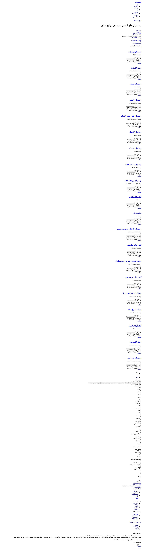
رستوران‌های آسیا (137, 33)
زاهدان (138, 391)
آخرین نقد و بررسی (137, 382)
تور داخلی (136, 8)
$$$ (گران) (137, 426)
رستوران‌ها (138, 31)
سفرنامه (136, 15)
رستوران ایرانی (136, 438)
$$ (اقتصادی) (137, 424)
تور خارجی (135, 6)
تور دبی (136, 506)
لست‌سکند (138, 2)
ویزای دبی (136, 514)
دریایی (138, 443)
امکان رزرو (137, 431)
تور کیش (136, 509)
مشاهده (139, 63)
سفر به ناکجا (135, 13)
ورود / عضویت (137, 20)
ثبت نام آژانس (135, 494)
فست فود (137, 440)
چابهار (138, 388)
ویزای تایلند (135, 517)
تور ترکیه (136, 507)
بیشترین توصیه (104, 382)
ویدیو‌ (137, 498)
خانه (137, 5)
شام (139, 412)
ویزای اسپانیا (135, 518)
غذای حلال (137, 452)
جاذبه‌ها (136, 496)
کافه (139, 405)
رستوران (138, 403)
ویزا (137, 9)
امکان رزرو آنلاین (136, 433)
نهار (139, 410)
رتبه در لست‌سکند (128, 382)
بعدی (137, 377)
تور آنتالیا (136, 504)
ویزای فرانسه (135, 519)
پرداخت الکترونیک (135, 459)
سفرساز (136, 12)
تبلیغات (136, 492)
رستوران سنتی (136, 446)
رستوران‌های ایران (136, 34)
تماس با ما (135, 17)
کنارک (138, 397)
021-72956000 (132, 522)
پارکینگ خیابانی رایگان (134, 464)
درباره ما (136, 491)
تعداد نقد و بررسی (119, 382)
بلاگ (137, 16)
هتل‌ (137, 10)
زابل (139, 394)
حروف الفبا (97, 382)
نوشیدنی (138, 418)
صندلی (138, 456)
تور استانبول (135, 503)
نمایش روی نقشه (130, 58)
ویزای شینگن (135, 515)
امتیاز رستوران (111, 382)
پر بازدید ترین (91, 382)
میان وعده (137, 415)
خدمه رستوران (136, 462)
